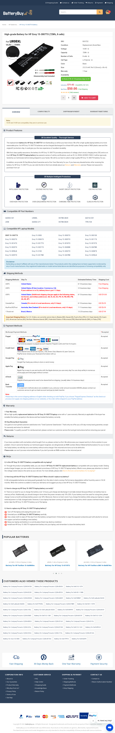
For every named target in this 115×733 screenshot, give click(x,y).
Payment (100, 3)
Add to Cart (90, 98)
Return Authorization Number (102, 682)
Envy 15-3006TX (38, 239)
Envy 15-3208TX (91, 251)
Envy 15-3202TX (64, 251)
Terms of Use (11, 694)
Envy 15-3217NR (38, 255)
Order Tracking (78, 3)
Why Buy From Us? (13, 688)
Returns (90, 3)
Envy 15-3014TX (11, 243)
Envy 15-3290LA (91, 255)
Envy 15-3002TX (11, 239)
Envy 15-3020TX (11, 247)
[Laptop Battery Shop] (19, 13)
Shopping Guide (52, 3)
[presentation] (16, 111)
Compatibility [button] (44, 111)
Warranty (77, 165)
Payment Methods (70, 685)
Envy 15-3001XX (91, 235)
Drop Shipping (68, 688)
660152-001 (89, 218)
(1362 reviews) (74, 92)
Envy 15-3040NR (64, 247)
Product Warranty (13, 685)
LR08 (7, 222)
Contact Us (95, 679)
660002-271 (36, 222)
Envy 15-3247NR (64, 255)
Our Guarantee (12, 682)
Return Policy (39, 691)
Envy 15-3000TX (64, 235)
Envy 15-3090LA (11, 251)
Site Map (10, 698)
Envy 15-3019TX (91, 243)
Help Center (39, 682)
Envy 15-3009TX (64, 239)
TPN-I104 (88, 222)
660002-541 (9, 218)
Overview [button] (16, 112)
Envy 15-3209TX (11, 255)
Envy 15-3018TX (64, 243)
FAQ (36, 679)
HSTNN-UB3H (63, 218)
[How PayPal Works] (88, 716)
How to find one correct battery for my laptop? (79, 471)
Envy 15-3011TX (91, 239)
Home (4, 25)
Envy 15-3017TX (38, 243)
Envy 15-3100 (37, 251)
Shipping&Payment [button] (71, 111)
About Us (10, 679)
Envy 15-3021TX (38, 247)
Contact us (65, 3)
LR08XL (34, 218)
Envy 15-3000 (37, 235)
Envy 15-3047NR (91, 247)
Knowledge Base (41, 688)
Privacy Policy (11, 691)
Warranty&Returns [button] (99, 111)
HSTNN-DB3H (63, 222)
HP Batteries (13, 25)
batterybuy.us (29, 724)
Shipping (110, 3)
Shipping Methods (70, 682)
